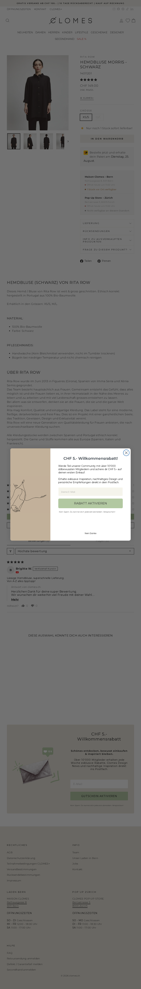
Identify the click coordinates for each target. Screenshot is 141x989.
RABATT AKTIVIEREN (90, 503)
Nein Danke (90, 533)
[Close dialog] (126, 453)
